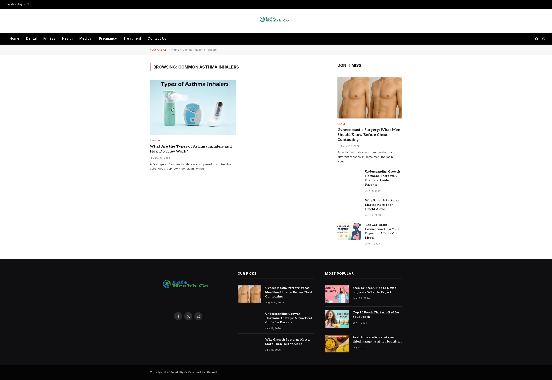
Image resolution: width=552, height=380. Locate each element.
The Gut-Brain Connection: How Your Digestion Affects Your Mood (382, 231)
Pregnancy (108, 38)
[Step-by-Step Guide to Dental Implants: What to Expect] (337, 294)
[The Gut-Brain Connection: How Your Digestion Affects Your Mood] (349, 231)
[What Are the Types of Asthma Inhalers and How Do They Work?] (193, 107)
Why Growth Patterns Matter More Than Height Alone (382, 205)
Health (67, 38)
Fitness (49, 38)
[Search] (536, 39)
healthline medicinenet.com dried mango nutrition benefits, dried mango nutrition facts (376, 339)
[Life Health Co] (276, 21)
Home (15, 38)
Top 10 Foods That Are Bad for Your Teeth (376, 315)
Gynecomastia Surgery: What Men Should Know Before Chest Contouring (368, 135)
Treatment (132, 38)
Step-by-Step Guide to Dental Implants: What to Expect (375, 290)
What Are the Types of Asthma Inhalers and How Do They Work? (191, 149)
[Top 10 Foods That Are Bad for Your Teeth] (337, 319)
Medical (86, 38)
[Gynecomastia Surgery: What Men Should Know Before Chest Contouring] (369, 97)
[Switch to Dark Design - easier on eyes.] (543, 38)
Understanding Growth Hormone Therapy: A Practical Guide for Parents (382, 178)
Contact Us (156, 38)
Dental (31, 38)
